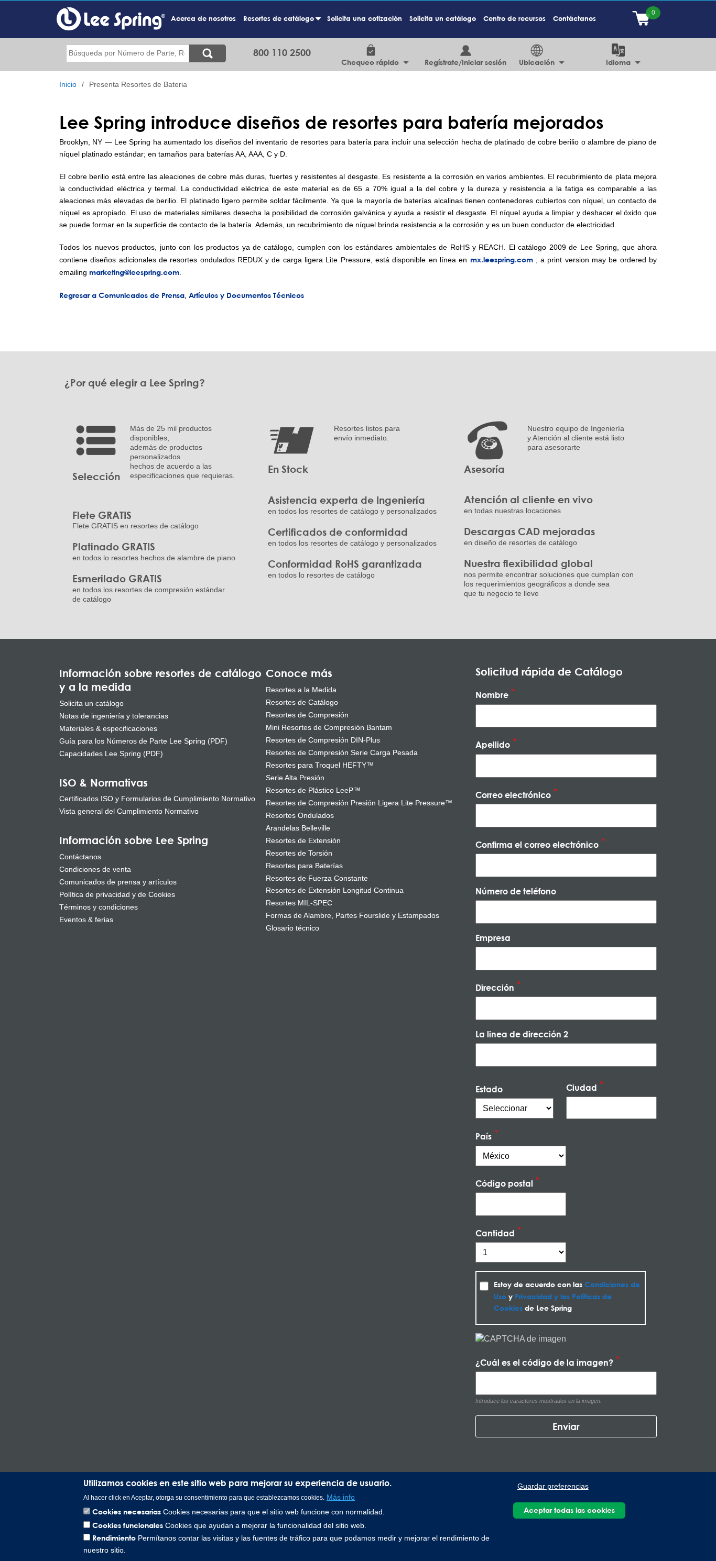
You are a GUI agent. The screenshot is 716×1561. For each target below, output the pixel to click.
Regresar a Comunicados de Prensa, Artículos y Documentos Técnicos (181, 295)
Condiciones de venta (95, 869)
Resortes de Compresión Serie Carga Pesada (342, 752)
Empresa (493, 938)
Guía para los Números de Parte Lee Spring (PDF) (143, 741)
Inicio (68, 84)
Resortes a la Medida (301, 689)
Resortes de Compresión (307, 715)
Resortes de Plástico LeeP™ (313, 790)
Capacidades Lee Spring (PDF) (111, 753)
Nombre (491, 695)
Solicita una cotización (364, 18)
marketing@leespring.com (134, 272)
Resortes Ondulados (300, 815)
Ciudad (581, 1087)
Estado (489, 1089)
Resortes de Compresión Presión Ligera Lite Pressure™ (359, 803)
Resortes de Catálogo (302, 702)
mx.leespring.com (501, 259)
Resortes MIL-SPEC (299, 903)
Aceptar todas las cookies (569, 1509)
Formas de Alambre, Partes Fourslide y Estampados (352, 915)
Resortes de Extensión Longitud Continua (335, 890)
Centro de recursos (514, 18)
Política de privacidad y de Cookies (117, 894)
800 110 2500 (282, 52)
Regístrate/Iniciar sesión (465, 62)
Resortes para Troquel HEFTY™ (320, 765)
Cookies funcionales (127, 1524)
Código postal (504, 1183)
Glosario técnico (292, 928)
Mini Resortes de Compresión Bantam (329, 727)
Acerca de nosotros (203, 18)
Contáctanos (574, 18)
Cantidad (495, 1233)
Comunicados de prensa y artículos (118, 882)
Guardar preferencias (553, 1486)
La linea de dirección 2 (521, 1034)
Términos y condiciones (98, 907)
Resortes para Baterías (304, 865)
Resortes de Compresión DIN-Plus (323, 740)
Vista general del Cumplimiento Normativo (129, 811)
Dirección (494, 987)
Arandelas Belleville (298, 828)
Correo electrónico (513, 795)
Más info (341, 1497)
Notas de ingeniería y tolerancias (113, 716)
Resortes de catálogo (280, 23)
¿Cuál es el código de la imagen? (544, 1362)
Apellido (492, 745)
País (483, 1137)
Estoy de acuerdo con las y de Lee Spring (567, 1296)
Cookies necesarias (126, 1511)
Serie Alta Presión (295, 777)
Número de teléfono (515, 891)
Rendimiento (114, 1537)
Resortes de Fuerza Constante (317, 878)
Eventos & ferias (86, 919)
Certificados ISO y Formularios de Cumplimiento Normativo (157, 798)
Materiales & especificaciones (108, 728)
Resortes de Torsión (299, 853)
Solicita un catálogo (442, 18)
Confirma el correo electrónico (537, 844)
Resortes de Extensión (303, 840)
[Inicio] (111, 18)
